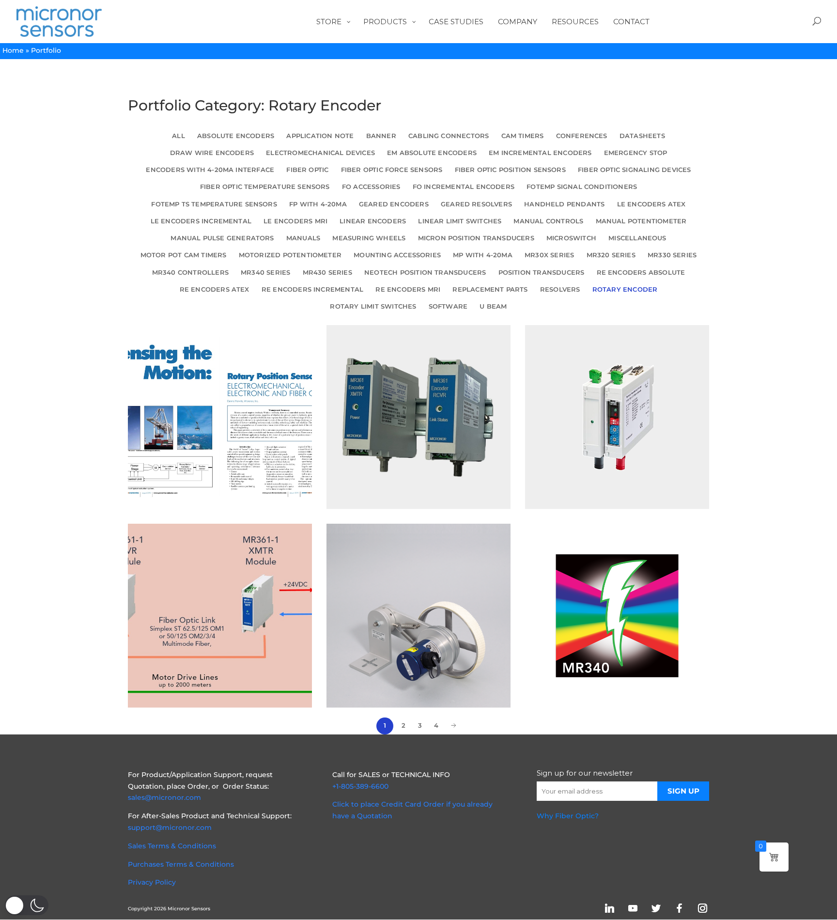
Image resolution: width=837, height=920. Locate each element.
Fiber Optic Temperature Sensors (265, 186)
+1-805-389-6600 (360, 786)
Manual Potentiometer (641, 221)
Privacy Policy (152, 882)
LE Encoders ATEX (651, 204)
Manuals (303, 238)
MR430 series (327, 272)
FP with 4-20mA (318, 204)
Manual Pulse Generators (222, 238)
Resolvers (560, 289)
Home (13, 50)
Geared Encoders (394, 204)
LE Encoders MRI (295, 221)
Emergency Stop (635, 152)
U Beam (493, 306)
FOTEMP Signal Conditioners (582, 186)
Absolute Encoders (235, 136)
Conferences (581, 136)
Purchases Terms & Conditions (181, 864)
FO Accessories (371, 186)
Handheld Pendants (564, 204)
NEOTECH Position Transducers (425, 272)
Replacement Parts (489, 289)
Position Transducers (541, 272)
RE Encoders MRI (407, 289)
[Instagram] (702, 908)
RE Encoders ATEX (214, 289)
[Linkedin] (609, 908)
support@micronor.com (170, 827)
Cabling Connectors (448, 136)
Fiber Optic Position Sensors (510, 169)
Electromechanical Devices (320, 152)
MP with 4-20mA (482, 255)
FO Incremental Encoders (463, 186)
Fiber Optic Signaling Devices (634, 169)
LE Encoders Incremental (201, 221)
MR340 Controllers (190, 272)
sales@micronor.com (164, 797)
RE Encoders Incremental (312, 289)
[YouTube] (632, 908)
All (178, 136)
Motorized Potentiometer (290, 255)
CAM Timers (522, 136)
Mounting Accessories (397, 255)
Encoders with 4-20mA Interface (210, 169)
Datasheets (642, 136)
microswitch (571, 238)
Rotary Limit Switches (373, 306)
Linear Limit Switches (459, 221)
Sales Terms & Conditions (172, 846)
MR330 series (672, 255)
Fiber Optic (307, 169)
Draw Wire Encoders (212, 152)
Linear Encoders (373, 221)
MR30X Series (549, 255)
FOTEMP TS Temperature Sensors (214, 204)
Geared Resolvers (476, 204)
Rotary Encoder (625, 289)
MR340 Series (265, 272)
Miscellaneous (637, 238)
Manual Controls (548, 221)
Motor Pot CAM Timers (183, 255)
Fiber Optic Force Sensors (392, 169)
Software (448, 306)
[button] (26, 905)
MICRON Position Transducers (476, 238)
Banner (381, 136)
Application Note (320, 136)
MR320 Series (611, 255)
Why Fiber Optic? (568, 815)
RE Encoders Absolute (641, 272)
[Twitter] (656, 908)
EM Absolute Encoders (432, 152)
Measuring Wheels (368, 238)
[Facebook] (679, 908)
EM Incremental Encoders (540, 152)
